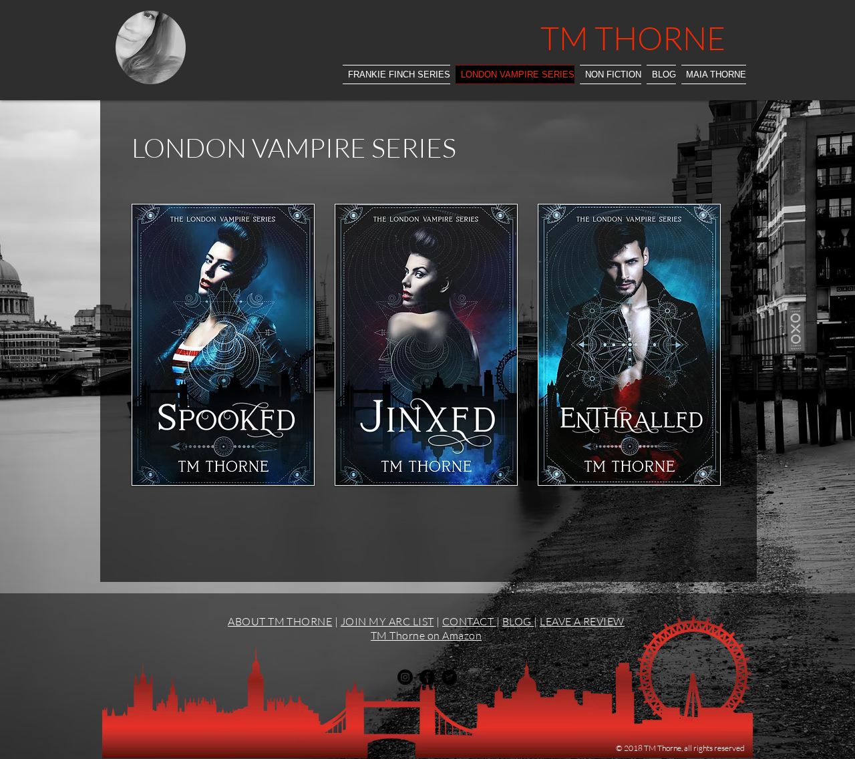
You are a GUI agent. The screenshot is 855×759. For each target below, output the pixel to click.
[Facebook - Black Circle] (427, 677)
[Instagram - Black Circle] (405, 677)
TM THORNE (632, 37)
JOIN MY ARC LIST (387, 621)
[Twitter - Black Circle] (449, 677)
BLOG (518, 621)
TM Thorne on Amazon (426, 635)
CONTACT (469, 621)
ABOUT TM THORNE (280, 621)
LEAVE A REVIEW (582, 621)
